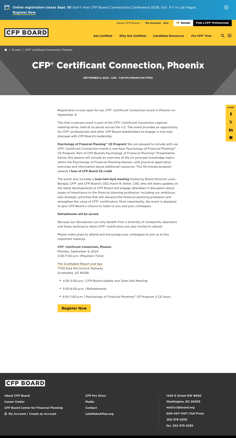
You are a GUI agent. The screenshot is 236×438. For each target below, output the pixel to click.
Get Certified (102, 36)
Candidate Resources (168, 36)
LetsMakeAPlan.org (99, 414)
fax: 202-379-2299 (179, 425)
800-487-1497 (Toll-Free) (185, 413)
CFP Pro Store (95, 395)
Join (165, 23)
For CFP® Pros (201, 36)
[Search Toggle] (222, 36)
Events (16, 49)
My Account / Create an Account (32, 414)
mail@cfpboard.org (180, 407)
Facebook (231, 114)
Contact (91, 407)
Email (231, 138)
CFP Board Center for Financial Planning (33, 407)
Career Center (14, 401)
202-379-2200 (176, 419)
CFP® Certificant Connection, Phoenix (49, 49)
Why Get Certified (132, 36)
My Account (153, 23)
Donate (185, 22)
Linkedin (231, 130)
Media (89, 401)
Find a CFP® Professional (212, 22)
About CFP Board (128, 23)
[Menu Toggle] (230, 36)
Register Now (74, 308)
